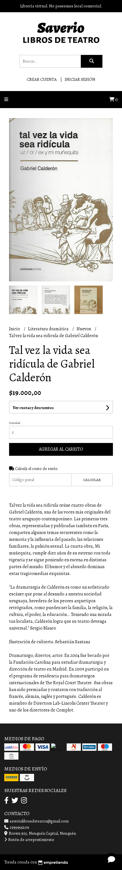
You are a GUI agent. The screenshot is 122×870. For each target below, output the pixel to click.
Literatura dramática (49, 329)
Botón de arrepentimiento (30, 839)
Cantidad (14, 423)
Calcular (92, 479)
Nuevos (84, 329)
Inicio (15, 329)
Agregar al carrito (61, 449)
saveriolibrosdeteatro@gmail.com (39, 821)
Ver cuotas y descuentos (33, 408)
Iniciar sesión (80, 79)
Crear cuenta (42, 79)
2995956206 (19, 827)
